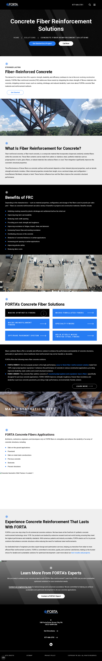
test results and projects (80, 553)
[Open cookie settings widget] (3, 657)
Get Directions (49, 631)
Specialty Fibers (65, 324)
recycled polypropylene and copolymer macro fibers (67, 374)
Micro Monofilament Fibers (20, 324)
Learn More (82, 386)
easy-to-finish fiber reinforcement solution (72, 365)
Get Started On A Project (42, 43)
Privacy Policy (50, 655)
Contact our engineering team (20, 587)
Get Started (15, 92)
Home (16, 38)
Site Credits (9, 655)
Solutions (30, 38)
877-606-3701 (49, 637)
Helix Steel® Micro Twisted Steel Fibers (67, 336)
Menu (94, 5)
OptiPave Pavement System (23, 336)
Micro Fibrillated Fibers (69, 313)
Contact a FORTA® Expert (51, 596)
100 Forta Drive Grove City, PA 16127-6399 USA (51, 623)
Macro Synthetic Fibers (22, 313)
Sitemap (29, 655)
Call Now (66, 43)
